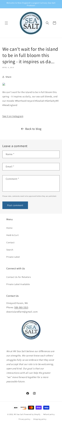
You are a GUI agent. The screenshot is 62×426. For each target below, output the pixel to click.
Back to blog (33, 129)
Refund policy (49, 414)
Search (9, 249)
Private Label (13, 256)
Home (9, 227)
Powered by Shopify (32, 414)
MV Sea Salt (19, 414)
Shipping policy (39, 419)
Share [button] (8, 76)
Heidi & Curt (12, 235)
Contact (10, 242)
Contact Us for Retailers (18, 277)
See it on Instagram (12, 116)
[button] (6, 23)
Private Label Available (18, 284)
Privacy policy (24, 419)
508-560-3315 (21, 307)
